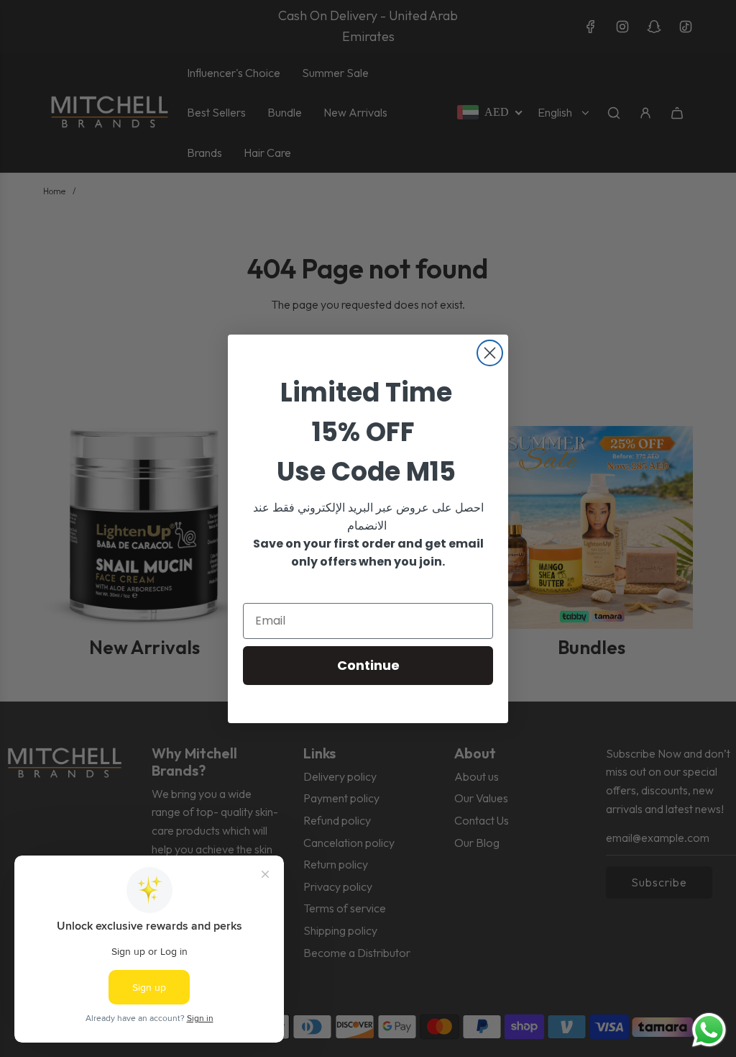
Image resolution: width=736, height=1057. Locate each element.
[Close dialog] (489, 353)
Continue (368, 665)
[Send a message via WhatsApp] (709, 1030)
